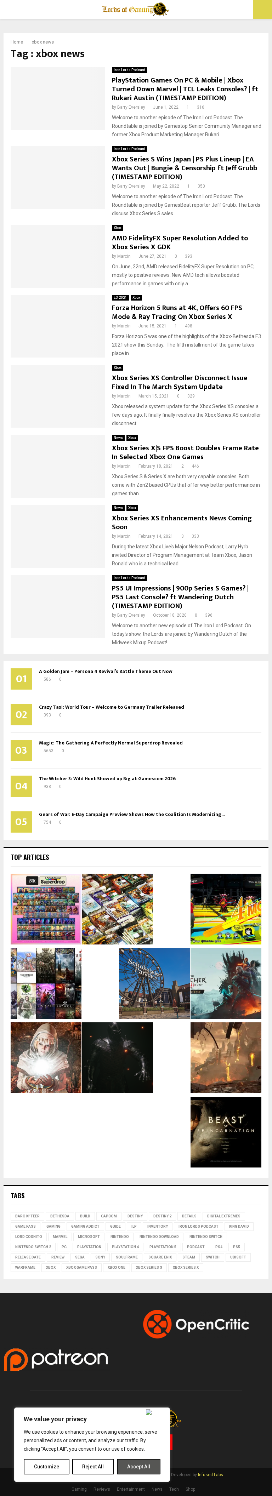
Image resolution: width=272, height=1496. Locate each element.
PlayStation (89, 1247)
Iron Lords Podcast (129, 70)
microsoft (89, 1237)
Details (189, 1216)
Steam (188, 1257)
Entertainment (131, 1489)
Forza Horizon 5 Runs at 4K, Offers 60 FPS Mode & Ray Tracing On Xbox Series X (177, 312)
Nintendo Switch (205, 1237)
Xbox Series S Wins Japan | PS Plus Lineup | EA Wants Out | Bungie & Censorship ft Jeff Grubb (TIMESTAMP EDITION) (184, 168)
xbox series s (149, 1267)
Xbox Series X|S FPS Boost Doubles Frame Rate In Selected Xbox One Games (185, 452)
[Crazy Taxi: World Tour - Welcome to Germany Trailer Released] (154, 984)
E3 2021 (120, 297)
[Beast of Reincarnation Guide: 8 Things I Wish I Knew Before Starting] (226, 1133)
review (57, 1257)
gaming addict (85, 1226)
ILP (134, 1226)
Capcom (109, 1216)
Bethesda (59, 1216)
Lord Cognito (28, 1237)
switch (213, 1257)
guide (115, 1226)
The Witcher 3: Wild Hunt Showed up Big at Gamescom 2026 (107, 779)
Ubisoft (238, 1257)
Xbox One (116, 1267)
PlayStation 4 (125, 1247)
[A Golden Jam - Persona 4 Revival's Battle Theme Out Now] (226, 910)
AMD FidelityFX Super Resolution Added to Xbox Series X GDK (180, 242)
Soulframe (127, 1257)
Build (85, 1216)
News (118, 438)
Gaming (53, 1226)
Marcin (124, 256)
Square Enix (160, 1257)
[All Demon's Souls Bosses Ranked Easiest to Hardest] (46, 1058)
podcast (196, 1247)
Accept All (138, 1466)
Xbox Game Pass (81, 1267)
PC (64, 1247)
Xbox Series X (186, 1267)
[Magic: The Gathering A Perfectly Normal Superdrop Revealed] (46, 910)
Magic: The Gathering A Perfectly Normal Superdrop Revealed (111, 743)
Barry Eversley (131, 107)
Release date (28, 1257)
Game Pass (25, 1226)
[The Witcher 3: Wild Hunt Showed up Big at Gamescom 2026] (226, 984)
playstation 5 (162, 1247)
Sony (100, 1257)
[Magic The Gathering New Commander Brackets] (117, 910)
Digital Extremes (223, 1216)
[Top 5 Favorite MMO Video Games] (46, 984)
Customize (46, 1466)
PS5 (236, 1247)
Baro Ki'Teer (27, 1216)
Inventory (157, 1226)
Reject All (93, 1466)
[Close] (156, 1412)
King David (239, 1226)
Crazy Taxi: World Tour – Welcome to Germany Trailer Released (111, 707)
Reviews (102, 1489)
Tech (174, 1489)
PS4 (218, 1247)
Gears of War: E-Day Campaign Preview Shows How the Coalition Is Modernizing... (132, 814)
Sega (80, 1257)
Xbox (117, 228)
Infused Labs (210, 1474)
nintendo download (159, 1237)
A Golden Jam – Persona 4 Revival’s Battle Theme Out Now (105, 671)
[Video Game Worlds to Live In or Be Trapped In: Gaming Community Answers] (226, 1058)
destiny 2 (162, 1216)
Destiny (135, 1216)
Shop (190, 1489)
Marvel (60, 1237)
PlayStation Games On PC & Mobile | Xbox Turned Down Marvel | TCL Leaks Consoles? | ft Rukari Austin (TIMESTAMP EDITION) (185, 89)
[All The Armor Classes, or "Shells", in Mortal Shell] (117, 1058)
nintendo (119, 1237)
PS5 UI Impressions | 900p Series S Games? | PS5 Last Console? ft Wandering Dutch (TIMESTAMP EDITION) (180, 597)
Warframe (25, 1267)
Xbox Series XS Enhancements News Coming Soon (182, 522)
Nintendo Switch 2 (33, 1247)
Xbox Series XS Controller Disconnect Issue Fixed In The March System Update (180, 382)
